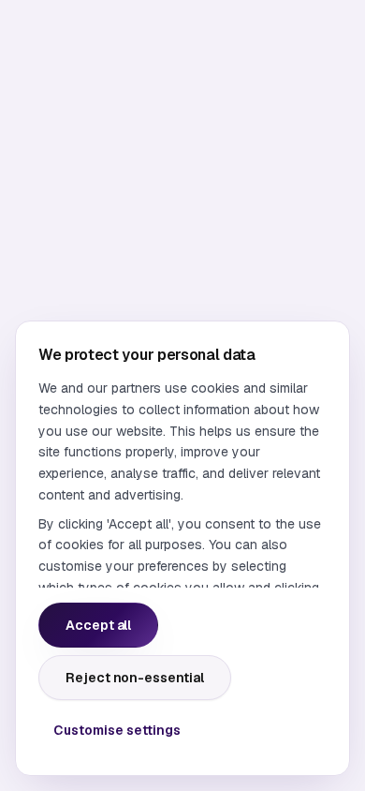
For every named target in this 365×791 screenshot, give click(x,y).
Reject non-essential (135, 677)
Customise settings (117, 730)
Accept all (98, 625)
